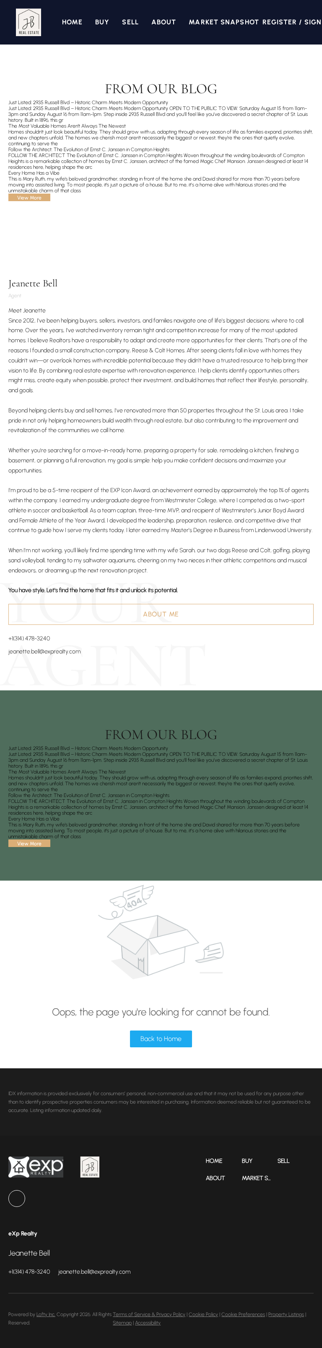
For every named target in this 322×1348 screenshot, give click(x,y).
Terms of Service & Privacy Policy (149, 1314)
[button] (28, 22)
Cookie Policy (203, 1314)
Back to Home (161, 1039)
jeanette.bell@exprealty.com (44, 651)
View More (29, 198)
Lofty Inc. (45, 1314)
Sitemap (122, 1323)
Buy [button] (102, 22)
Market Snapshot (224, 22)
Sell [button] (130, 22)
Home (72, 22)
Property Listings (286, 1314)
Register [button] (279, 22)
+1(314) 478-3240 (29, 638)
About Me (161, 614)
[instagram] (16, 1198)
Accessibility (148, 1323)
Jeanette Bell (32, 283)
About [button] (164, 22)
